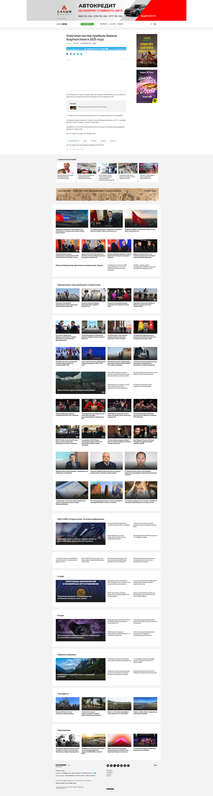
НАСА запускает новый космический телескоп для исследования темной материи (78, 636)
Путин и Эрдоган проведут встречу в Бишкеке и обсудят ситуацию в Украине (119, 255)
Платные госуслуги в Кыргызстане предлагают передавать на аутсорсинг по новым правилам (145, 363)
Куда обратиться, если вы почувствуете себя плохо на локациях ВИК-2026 (117, 537)
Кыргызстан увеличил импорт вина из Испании (92, 107)
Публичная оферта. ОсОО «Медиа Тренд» (66, 783)
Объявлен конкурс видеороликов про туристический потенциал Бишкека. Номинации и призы (119, 672)
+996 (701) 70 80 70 (80, 775)
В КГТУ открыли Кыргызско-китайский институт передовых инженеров (86, 177)
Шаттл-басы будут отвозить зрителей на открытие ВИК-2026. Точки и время (118, 594)
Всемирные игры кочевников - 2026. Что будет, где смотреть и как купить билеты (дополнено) (119, 582)
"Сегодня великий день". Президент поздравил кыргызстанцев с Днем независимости (106, 230)
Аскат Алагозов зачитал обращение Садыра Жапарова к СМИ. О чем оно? (93, 363)
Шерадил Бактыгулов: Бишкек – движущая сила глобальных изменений (72, 472)
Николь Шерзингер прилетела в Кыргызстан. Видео (79, 265)
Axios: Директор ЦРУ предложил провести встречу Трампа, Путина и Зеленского (145, 621)
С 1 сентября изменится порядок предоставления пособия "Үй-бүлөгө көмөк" (144, 660)
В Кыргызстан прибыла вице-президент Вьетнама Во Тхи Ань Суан (118, 304)
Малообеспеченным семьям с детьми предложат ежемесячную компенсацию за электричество (119, 374)
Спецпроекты (104, 24)
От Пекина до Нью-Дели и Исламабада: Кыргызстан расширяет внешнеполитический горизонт (141, 472)
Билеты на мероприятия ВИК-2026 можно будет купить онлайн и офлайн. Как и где (144, 582)
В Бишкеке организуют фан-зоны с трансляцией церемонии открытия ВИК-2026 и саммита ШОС (93, 751)
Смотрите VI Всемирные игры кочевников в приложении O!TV (147, 177)
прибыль (103, 140)
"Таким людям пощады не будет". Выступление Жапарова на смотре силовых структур (119, 441)
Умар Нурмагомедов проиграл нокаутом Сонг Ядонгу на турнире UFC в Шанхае (144, 415)
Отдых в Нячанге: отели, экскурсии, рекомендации (65, 712)
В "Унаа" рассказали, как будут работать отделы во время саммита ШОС (144, 525)
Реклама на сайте (60, 770)
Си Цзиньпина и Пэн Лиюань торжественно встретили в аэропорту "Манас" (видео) (117, 336)
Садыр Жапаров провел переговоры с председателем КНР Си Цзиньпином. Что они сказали (67, 255)
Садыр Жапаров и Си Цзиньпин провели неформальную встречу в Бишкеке (93, 336)
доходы (113, 140)
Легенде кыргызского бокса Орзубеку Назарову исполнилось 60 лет (65, 177)
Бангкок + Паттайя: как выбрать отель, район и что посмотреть (118, 712)
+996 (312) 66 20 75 (76, 773)
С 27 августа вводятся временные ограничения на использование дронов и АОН (67, 560)
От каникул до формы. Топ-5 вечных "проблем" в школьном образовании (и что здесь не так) (141, 501)
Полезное (120, 24)
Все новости (86, 24)
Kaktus (94, 43)
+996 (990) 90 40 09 (70, 775)
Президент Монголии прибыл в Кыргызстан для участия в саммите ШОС (144, 304)
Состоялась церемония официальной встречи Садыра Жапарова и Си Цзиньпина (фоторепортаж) (66, 337)
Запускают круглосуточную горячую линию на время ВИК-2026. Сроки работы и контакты (76, 540)
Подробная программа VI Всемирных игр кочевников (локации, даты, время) (74, 597)
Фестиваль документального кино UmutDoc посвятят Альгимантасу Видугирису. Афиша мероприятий (67, 750)
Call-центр (112, 24)
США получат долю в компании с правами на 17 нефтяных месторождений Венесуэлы (144, 633)
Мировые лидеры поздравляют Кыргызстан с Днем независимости (140, 230)
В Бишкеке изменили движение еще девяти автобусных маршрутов (119, 659)
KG (155, 765)
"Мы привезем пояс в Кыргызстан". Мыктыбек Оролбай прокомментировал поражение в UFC (93, 416)
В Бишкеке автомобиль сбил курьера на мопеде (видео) (142, 385)
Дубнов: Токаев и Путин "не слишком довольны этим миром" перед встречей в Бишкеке (144, 255)
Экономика (69, 43)
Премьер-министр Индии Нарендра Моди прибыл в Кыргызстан (90, 304)
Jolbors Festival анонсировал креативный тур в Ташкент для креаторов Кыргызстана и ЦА (118, 750)
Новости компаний (67, 159)
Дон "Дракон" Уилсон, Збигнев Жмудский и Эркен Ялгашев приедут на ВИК (143, 441)
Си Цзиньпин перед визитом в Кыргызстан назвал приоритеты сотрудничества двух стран (144, 336)
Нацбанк (93, 140)
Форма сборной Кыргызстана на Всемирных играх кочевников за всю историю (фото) (144, 594)
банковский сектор (73, 140)
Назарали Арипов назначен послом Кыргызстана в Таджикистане (145, 373)
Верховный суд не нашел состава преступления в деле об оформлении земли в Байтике (118, 386)
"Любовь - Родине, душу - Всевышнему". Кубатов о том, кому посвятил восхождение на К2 (144, 266)
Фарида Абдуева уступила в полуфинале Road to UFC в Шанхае (67, 414)
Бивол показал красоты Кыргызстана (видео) (76, 390)
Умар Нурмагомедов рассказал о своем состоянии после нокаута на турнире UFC (119, 415)
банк (85, 140)
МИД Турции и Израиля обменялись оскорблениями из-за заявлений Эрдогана (119, 633)
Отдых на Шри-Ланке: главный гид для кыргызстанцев (145, 712)
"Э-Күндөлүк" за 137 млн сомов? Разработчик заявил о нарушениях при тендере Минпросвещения (71, 502)
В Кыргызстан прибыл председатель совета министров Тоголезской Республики (66, 304)
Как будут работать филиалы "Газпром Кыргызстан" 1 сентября (119, 524)
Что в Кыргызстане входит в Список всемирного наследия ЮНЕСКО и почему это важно (106, 501)
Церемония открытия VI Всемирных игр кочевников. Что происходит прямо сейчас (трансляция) (70, 231)
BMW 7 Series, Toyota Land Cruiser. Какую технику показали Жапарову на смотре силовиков (67, 441)
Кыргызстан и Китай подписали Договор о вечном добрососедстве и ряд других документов (93, 255)
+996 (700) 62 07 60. (99, 145)
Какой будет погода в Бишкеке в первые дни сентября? (75, 676)
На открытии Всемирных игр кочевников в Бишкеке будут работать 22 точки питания (117, 560)
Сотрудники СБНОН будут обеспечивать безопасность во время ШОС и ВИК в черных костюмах (92, 442)
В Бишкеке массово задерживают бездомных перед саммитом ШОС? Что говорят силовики (119, 363)
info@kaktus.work (66, 773)
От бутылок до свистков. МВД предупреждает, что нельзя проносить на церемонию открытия (117, 267)
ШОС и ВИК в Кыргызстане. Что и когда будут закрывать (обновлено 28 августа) (93, 560)
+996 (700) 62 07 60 (86, 773)
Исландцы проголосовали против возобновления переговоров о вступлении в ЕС (119, 621)
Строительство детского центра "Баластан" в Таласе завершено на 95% (127, 177)
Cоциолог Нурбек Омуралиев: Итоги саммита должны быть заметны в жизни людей (105, 472)
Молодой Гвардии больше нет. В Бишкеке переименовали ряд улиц (145, 672)
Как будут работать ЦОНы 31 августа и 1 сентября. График (145, 536)
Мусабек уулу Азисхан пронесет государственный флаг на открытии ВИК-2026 (66, 363)
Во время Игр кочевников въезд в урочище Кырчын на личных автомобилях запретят (144, 560)
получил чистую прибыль (116, 127)
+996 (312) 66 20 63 (90, 775)
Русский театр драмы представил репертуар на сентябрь (144, 749)
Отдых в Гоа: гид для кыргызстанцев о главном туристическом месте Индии (91, 713)
